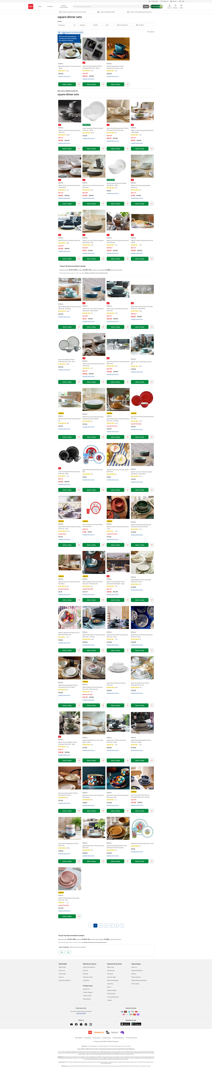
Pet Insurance (111, 993)
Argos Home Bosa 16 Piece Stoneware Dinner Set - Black (69, 472)
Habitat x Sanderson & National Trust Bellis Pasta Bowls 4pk (69, 633)
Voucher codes (111, 977)
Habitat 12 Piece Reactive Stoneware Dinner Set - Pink (68, 899)
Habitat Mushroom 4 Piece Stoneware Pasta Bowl (69, 582)
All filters (141, 25)
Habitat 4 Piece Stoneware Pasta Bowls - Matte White (142, 131)
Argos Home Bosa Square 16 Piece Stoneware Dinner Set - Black (92, 67)
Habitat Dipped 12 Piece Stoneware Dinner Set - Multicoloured (92, 582)
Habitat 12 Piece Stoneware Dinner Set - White (142, 241)
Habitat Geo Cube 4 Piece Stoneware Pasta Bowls (93, 796)
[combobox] (107, 6)
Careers (134, 973)
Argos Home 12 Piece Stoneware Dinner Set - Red (142, 417)
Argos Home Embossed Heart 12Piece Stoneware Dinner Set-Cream (117, 129)
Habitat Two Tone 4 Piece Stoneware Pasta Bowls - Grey (93, 241)
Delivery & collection (89, 967)
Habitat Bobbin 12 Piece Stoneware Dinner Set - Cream (141, 580)
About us (134, 967)
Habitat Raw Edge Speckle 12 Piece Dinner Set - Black (141, 741)
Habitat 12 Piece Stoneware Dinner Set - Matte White (69, 186)
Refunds (85, 973)
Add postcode (66, 32)
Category (82, 25)
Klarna (109, 987)
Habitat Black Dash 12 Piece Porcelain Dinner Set (93, 846)
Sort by (60, 21)
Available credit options (64, 76)
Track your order (88, 977)
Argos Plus (86, 980)
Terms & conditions (131, 1037)
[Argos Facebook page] (76, 1024)
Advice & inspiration (64, 980)
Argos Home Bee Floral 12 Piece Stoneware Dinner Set (140, 684)
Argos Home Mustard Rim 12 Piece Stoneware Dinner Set (68, 794)
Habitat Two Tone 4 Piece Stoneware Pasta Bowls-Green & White (93, 417)
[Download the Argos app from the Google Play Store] (136, 1024)
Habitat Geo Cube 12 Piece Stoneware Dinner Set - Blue (117, 796)
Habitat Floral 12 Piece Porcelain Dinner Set (69, 419)
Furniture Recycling (113, 997)
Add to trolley (67, 84)
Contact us (62, 970)
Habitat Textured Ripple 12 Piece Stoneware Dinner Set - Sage (67, 743)
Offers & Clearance (122, 25)
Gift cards (110, 973)
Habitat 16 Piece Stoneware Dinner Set (69, 240)
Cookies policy (106, 1037)
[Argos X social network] (81, 1024)
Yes (61, 952)
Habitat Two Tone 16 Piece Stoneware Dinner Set (93, 186)
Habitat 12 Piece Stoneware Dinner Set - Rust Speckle (118, 241)
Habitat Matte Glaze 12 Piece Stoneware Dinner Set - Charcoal (93, 635)
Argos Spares (87, 999)
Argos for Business (137, 970)
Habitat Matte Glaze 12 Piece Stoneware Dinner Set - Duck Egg (69, 307)
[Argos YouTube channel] (71, 1024)
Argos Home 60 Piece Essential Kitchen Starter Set (118, 362)
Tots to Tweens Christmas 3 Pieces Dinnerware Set (92, 525)
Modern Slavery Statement (139, 980)
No (68, 952)
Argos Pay (110, 983)
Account (61, 977)
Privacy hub (87, 1037)
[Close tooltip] (79, 36)
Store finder (62, 973)
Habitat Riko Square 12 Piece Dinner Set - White (69, 67)
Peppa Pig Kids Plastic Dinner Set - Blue (142, 843)
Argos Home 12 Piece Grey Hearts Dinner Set (116, 684)
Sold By (95, 25)
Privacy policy (96, 1037)
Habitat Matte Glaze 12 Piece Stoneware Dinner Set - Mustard (118, 419)
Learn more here (81, 1013)
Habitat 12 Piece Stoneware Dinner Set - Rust (118, 527)
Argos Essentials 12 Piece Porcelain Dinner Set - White (92, 129)
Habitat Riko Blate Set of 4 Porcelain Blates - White (92, 741)
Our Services (111, 970)
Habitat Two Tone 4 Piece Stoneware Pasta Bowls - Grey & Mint (141, 472)
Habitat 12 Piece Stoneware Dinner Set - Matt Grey (69, 131)
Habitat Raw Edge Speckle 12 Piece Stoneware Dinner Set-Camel (117, 846)
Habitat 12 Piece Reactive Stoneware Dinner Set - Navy (117, 635)
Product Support (88, 992)
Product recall (87, 995)
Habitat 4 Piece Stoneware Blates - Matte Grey (141, 186)
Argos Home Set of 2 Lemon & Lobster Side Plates (118, 470)
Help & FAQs (62, 967)
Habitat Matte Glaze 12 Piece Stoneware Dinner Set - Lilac (69, 527)
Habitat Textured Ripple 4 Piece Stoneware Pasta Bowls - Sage (116, 582)
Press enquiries (136, 977)
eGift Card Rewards (113, 980)
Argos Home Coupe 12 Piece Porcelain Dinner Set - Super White (142, 307)
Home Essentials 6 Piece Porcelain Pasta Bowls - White (117, 184)
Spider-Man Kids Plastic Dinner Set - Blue (92, 470)
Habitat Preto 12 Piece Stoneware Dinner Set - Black (116, 741)
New (107, 25)
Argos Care (86, 989)
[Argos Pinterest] (86, 1024)
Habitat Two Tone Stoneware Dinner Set (141, 362)
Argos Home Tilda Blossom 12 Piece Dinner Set (68, 844)
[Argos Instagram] (91, 1024)
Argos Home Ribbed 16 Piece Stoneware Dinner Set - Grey (66, 360)
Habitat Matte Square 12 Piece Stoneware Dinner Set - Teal (115, 67)
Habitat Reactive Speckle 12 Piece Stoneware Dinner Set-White (68, 686)
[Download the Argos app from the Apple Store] (125, 1024)
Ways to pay (110, 967)
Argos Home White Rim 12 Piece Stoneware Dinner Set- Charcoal (140, 796)
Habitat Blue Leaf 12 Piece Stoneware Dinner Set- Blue (142, 635)
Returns (85, 970)
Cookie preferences (118, 1037)
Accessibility (78, 1037)
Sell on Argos (135, 983)
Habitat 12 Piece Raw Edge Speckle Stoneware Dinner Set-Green (141, 525)
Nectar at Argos (111, 990)
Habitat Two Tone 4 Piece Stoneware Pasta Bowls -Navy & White (93, 309)
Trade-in (109, 1000)
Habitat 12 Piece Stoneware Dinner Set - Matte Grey (93, 364)
